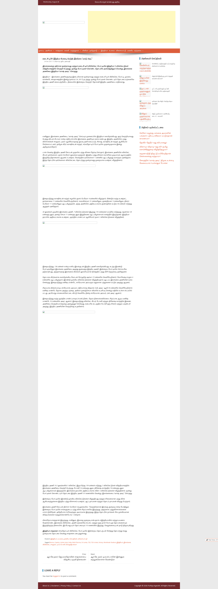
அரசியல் (48, 51)
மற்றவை (137, 51)
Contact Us (77, 586)
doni (66, 542)
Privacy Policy (66, 586)
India (70, 542)
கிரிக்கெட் (46, 545)
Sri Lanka (84, 542)
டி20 (58, 545)
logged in (56, 576)
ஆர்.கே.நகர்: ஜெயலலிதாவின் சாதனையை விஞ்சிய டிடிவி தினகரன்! (66, 557)
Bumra (52, 542)
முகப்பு (41, 51)
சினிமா (85, 51)
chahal (62, 542)
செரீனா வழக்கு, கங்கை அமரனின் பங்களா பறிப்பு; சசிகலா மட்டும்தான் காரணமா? (156, 136)
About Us (46, 586)
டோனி (62, 545)
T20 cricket (94, 542)
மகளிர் (130, 51)
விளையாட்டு (121, 51)
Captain (56, 542)
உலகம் (112, 51)
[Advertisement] (131, 27)
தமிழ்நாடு (93, 51)
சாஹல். (53, 545)
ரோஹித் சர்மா (71, 545)
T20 (89, 542)
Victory (101, 542)
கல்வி (66, 51)
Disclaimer (55, 586)
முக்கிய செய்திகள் (70, 539)
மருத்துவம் (74, 51)
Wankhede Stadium (110, 542)
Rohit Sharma (76, 542)
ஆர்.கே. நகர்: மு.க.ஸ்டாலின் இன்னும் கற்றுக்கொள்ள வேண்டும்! (107, 557)
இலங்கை (127, 542)
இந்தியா (104, 51)
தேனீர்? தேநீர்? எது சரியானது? (153, 143)
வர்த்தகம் (59, 51)
